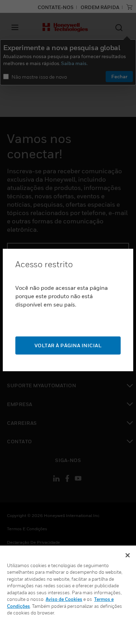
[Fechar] (127, 555)
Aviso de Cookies (64, 599)
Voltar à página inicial (68, 345)
